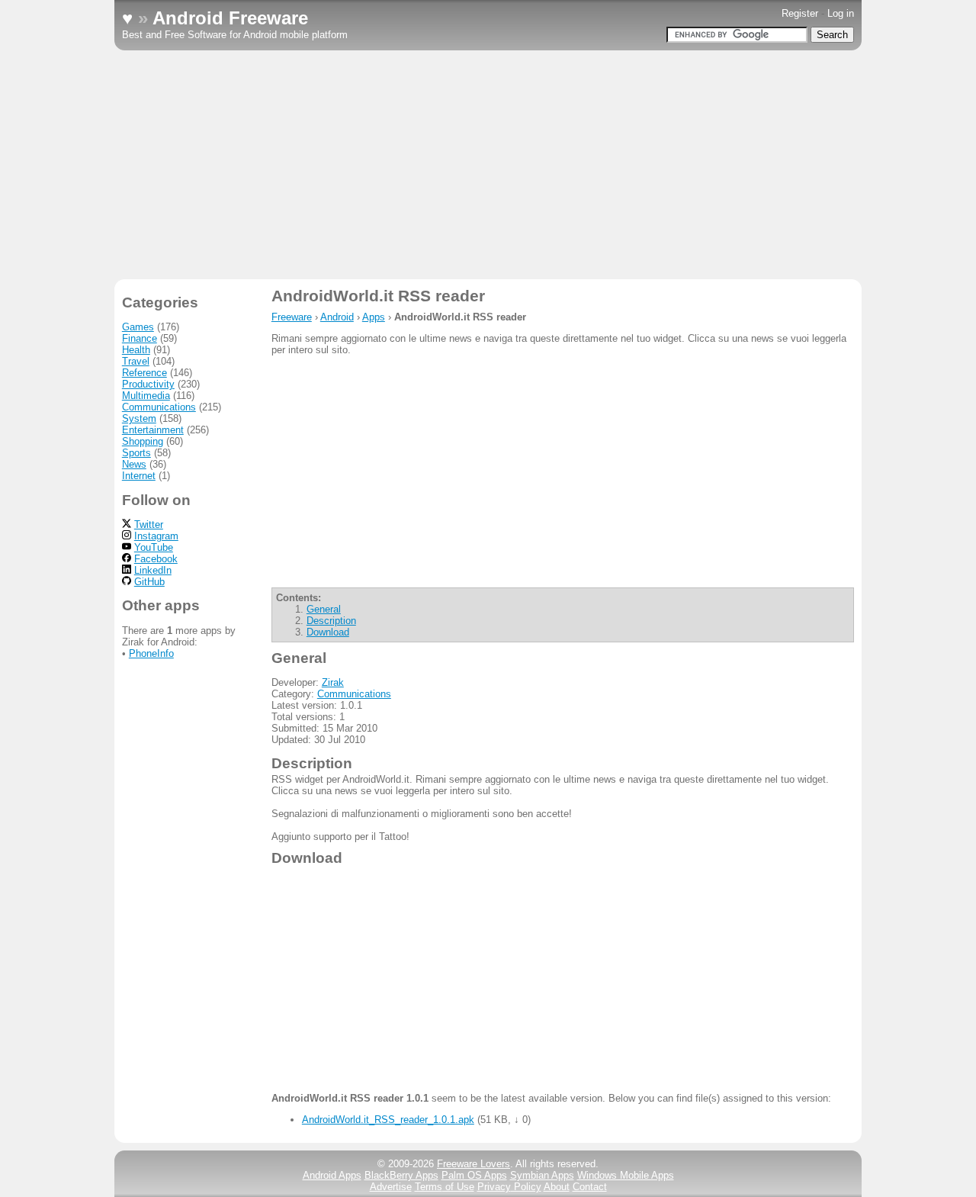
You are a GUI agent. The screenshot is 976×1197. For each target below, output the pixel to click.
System (139, 418)
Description (331, 620)
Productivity (148, 384)
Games (138, 327)
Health (136, 350)
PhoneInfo (151, 653)
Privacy (509, 1186)
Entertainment (153, 430)
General (324, 609)
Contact (590, 1186)
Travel (135, 361)
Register (800, 13)
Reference (144, 372)
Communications (354, 694)
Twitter (148, 524)
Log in (840, 13)
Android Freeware (230, 18)
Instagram (156, 536)
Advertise (391, 1186)
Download (328, 632)
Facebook (156, 559)
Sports (136, 453)
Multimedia (146, 395)
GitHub (149, 581)
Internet (139, 475)
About (557, 1186)
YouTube (153, 547)
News (134, 464)
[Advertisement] (488, 165)
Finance (139, 338)
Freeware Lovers (473, 1164)
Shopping (142, 441)
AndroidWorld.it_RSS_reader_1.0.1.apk (388, 1119)
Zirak (333, 682)
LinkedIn (153, 570)
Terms (444, 1186)
